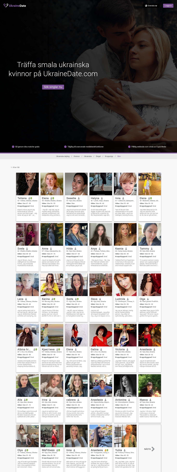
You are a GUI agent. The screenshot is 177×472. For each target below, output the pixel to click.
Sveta (20, 248)
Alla (19, 399)
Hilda (69, 248)
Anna (45, 248)
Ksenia (119, 248)
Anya (94, 248)
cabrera (71, 399)
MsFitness (48, 450)
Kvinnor (77, 156)
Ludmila (120, 299)
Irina (44, 399)
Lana (20, 299)
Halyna (95, 198)
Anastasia (146, 349)
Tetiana (22, 198)
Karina (46, 299)
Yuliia (118, 450)
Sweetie (71, 198)
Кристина (48, 349)
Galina (94, 349)
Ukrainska (88, 156)
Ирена (144, 399)
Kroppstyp (109, 156)
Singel (98, 156)
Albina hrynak (24, 349)
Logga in (168, 6)
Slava (94, 299)
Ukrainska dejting (62, 156)
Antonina (120, 399)
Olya (20, 450)
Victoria (120, 349)
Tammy (144, 248)
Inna (118, 198)
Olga (142, 299)
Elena (45, 198)
